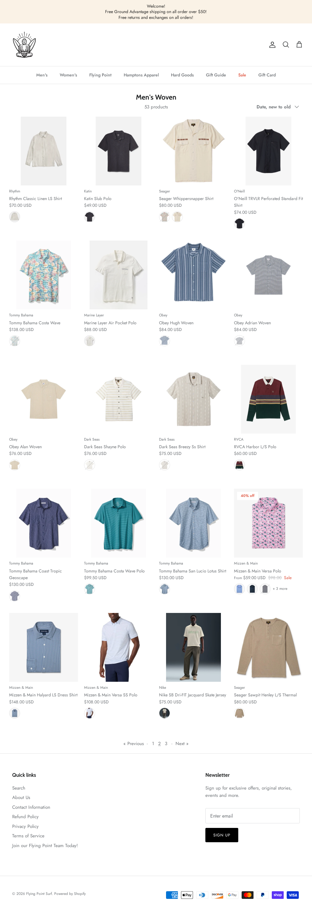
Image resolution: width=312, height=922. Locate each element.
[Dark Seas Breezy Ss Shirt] (193, 399)
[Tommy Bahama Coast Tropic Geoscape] (43, 523)
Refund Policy (25, 816)
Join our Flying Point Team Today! (45, 845)
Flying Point (100, 75)
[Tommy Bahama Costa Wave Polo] (118, 523)
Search (18, 788)
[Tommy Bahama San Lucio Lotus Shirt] (193, 523)
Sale (242, 75)
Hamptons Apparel (141, 75)
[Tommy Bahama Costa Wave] (43, 275)
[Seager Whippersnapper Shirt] (193, 151)
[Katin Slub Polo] (118, 151)
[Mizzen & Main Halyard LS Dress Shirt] (43, 647)
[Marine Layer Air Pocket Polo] (118, 275)
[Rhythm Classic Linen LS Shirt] (43, 151)
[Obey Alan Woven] (43, 399)
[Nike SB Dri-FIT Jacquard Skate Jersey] (193, 647)
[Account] (271, 44)
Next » (182, 743)
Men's (42, 75)
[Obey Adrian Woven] (268, 275)
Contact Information (31, 807)
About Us (21, 797)
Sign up (221, 835)
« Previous (133, 743)
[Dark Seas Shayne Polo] (118, 399)
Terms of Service (28, 835)
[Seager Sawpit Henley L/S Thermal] (268, 647)
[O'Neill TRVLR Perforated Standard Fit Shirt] (268, 151)
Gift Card (267, 75)
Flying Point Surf (39, 893)
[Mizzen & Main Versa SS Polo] (118, 647)
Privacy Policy (25, 826)
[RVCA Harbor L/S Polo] (268, 399)
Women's (68, 75)
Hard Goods (182, 75)
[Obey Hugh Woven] (193, 275)
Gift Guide (216, 75)
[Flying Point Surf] (24, 45)
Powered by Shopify (70, 893)
